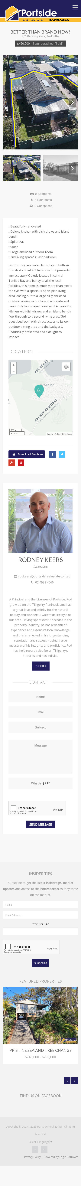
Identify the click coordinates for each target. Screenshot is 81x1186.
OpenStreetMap (64, 433)
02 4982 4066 (59, 20)
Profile (41, 666)
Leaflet (50, 433)
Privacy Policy (32, 1157)
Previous (8, 102)
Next (72, 102)
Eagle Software (68, 1157)
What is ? (40, 924)
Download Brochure (30, 454)
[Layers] (66, 366)
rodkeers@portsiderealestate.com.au (44, 576)
